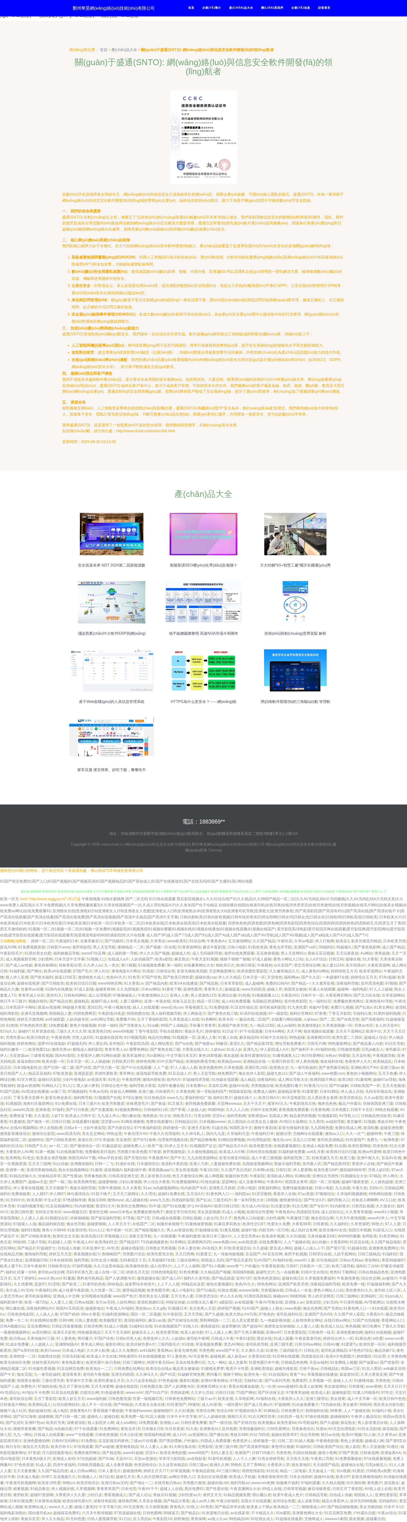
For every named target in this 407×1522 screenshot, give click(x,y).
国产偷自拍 (218, 1435)
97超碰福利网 (378, 1284)
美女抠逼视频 (186, 1170)
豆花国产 (252, 1254)
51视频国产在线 (107, 1098)
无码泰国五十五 (133, 1260)
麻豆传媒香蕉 (319, 1489)
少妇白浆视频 (130, 1182)
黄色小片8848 (53, 1230)
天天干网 (294, 1031)
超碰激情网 (132, 1471)
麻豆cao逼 (157, 1320)
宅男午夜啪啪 (109, 1188)
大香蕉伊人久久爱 (70, 1495)
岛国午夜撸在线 (171, 1086)
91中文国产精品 (170, 1061)
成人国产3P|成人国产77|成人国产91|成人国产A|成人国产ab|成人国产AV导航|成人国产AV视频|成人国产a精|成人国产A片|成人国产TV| (257, 935)
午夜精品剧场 (203, 1471)
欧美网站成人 (39, 1405)
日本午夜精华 (34, 1266)
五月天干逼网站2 (350, 1031)
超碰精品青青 (289, 1092)
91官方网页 (26, 1080)
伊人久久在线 (231, 1296)
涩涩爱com (110, 1122)
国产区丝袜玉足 (271, 1393)
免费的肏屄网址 (87, 1453)
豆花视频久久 (64, 1477)
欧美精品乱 (382, 1061)
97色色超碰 (168, 1381)
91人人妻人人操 (153, 1447)
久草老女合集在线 (150, 1405)
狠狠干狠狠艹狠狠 (235, 959)
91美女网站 (383, 1007)
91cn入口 (96, 1230)
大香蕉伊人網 (88, 1056)
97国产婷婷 (69, 1314)
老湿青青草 (71, 1374)
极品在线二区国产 (254, 1019)
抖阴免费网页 (84, 1013)
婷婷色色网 (145, 1061)
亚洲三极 (145, 1092)
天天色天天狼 (297, 1459)
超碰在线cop (205, 977)
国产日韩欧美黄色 (61, 1140)
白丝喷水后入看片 (202, 1302)
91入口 (69, 1086)
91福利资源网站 (115, 1314)
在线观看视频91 (287, 1146)
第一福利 (174, 965)
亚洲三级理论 (317, 1399)
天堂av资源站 (145, 1459)
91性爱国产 (355, 1140)
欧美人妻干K (10, 1266)
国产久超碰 (214, 1314)
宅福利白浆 (362, 1013)
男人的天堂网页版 (152, 1477)
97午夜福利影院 (147, 1128)
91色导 (134, 977)
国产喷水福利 (41, 977)
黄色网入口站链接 (249, 1218)
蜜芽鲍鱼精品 (127, 1447)
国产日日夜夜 (77, 1110)
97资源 (155, 1152)
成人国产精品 (393, 947)
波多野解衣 (231, 1326)
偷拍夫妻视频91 (219, 1284)
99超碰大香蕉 (73, 1007)
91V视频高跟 (135, 1037)
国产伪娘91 (114, 941)
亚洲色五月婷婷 (222, 1188)
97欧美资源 (62, 1073)
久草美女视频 (150, 1501)
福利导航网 (236, 1116)
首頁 (191, 7)
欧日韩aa (17, 1338)
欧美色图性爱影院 (252, 971)
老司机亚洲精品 (330, 1140)
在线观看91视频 (85, 1122)
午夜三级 (391, 1134)
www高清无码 (68, 1134)
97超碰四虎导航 (196, 1080)
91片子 (226, 1218)
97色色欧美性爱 (33, 1025)
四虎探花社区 (312, 1356)
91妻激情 (17, 1122)
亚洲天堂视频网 (34, 1013)
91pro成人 (393, 1296)
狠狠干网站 (232, 1374)
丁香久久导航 (393, 1326)
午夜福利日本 (67, 941)
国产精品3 (26, 1248)
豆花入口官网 (304, 1140)
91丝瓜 (272, 1471)
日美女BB (202, 1116)
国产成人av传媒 (19, 965)
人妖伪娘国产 (142, 959)
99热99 (365, 1405)
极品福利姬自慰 (51, 1224)
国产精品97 (129, 1242)
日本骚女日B (152, 1429)
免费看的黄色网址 (348, 1001)
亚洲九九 (250, 1049)
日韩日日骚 (60, 1122)
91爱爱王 (204, 1254)
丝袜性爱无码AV (46, 1362)
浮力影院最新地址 (57, 1453)
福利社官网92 (301, 1013)
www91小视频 (386, 1212)
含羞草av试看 (32, 989)
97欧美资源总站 (237, 1248)
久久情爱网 (23, 1284)
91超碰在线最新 (289, 1519)
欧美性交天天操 (66, 1236)
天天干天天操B (117, 1332)
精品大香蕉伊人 (335, 1501)
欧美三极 (347, 1158)
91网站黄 (302, 1176)
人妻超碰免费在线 (225, 1164)
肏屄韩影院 (81, 947)
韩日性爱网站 (312, 1056)
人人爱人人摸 (61, 1302)
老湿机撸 (370, 1128)
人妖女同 (210, 1218)
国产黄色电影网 (367, 947)
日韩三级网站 (347, 1296)
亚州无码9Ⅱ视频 (363, 1501)
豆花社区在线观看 (212, 1477)
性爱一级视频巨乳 (148, 1399)
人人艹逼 (160, 1068)
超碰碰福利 (339, 1417)
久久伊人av (92, 965)
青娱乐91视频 (164, 1495)
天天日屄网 (184, 1254)
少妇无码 (330, 1302)
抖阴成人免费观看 (215, 1441)
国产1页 (143, 1218)
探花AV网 (8, 947)
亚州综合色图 (284, 1501)
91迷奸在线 (125, 1164)
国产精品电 (111, 1453)
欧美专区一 (228, 1019)
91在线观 (380, 1308)
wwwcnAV (134, 1393)
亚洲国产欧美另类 (233, 1025)
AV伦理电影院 (259, 1140)
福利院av (242, 1194)
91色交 (28, 1158)
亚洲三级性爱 (281, 1344)
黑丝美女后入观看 (154, 1296)
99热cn (69, 1483)
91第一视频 (44, 1152)
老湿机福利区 (135, 1320)
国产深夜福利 (372, 1019)
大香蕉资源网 (378, 965)
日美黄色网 (320, 1110)
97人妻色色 (66, 1338)
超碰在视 (353, 959)
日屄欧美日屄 (123, 1061)
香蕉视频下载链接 (108, 1411)
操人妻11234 (333, 965)
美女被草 (350, 1405)
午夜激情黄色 (348, 1278)
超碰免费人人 (134, 1146)
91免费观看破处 (348, 1459)
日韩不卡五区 (361, 1110)
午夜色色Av (216, 941)
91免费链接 (219, 1007)
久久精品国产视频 (215, 1272)
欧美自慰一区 (53, 1061)
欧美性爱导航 (167, 1332)
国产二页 (327, 1019)
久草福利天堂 (238, 1134)
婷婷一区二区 (42, 941)
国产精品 (45, 1429)
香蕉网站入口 (392, 1320)
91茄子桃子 (101, 1194)
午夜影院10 (162, 1519)
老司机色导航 (257, 1344)
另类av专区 (363, 1025)
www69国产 (198, 1453)
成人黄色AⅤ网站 (315, 971)
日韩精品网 (393, 1188)
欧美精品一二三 (286, 1507)
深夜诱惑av (257, 1116)
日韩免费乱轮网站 (129, 1369)
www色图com (332, 1073)
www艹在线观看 (79, 1435)
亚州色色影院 (295, 1001)
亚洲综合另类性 (325, 1176)
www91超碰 (133, 1453)
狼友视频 (356, 1519)
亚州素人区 (311, 1164)
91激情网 (363, 1080)
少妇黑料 (45, 959)
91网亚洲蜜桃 (132, 1122)
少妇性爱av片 (189, 1495)
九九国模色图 (321, 1128)
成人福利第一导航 (122, 953)
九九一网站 (217, 1362)
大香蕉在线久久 (195, 1049)
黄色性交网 (98, 1212)
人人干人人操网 (186, 1266)
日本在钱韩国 (60, 1260)
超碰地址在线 (352, 1465)
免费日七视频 (342, 1007)
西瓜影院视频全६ (191, 899)
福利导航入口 (338, 1200)
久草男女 (157, 941)
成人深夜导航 (308, 1501)
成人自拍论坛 (332, 1212)
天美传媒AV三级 (40, 1338)
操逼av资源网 (49, 1007)
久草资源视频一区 (337, 1025)
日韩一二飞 (104, 1164)
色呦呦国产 (111, 1254)
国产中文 (177, 1158)
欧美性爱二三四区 (347, 1037)
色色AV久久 (116, 977)
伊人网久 (390, 1176)
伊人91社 (102, 971)
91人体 (369, 1435)
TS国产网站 (246, 1393)
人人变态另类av (246, 1236)
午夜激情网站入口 (153, 995)
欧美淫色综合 (350, 1098)
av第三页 (58, 1092)
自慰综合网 (89, 1393)
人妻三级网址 (131, 1001)
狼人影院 (352, 1447)
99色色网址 (266, 1284)
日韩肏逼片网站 (13, 1405)
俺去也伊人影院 (251, 1073)
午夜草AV (275, 1182)
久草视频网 (85, 1489)
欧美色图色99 (210, 1068)
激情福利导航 (35, 1254)
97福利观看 (310, 1483)
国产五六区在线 (367, 995)
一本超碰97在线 (335, 977)
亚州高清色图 (372, 983)
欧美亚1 (342, 941)
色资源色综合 (145, 1465)
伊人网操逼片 (194, 1013)
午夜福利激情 (189, 1236)
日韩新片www (58, 947)
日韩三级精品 (369, 1254)
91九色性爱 (297, 1007)
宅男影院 (205, 1447)
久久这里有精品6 (173, 1465)
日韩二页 (285, 1441)
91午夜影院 (172, 1314)
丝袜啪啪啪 (79, 1218)
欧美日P (343, 1477)
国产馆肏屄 (389, 1362)
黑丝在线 (264, 1338)
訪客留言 (324, 7)
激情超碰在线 (148, 1278)
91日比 (125, 1519)
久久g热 (159, 1308)
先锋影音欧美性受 (272, 1477)
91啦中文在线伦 (273, 1037)
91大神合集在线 (182, 1447)
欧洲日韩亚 (245, 965)
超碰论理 (283, 1134)
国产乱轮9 (14, 1423)
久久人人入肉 (237, 1110)
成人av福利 (286, 1025)
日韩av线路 (84, 1302)
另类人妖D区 (83, 1037)
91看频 (69, 1278)
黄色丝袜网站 (45, 965)
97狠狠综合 (325, 1194)
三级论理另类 (52, 1381)
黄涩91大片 (105, 1206)
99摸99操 (216, 1110)
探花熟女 (348, 1423)
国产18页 (83, 1068)
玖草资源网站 (393, 995)
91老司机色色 (94, 1284)
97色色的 (266, 1314)
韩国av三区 (350, 1369)
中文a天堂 (52, 1200)
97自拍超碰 (86, 1459)
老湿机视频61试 (150, 1302)
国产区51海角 (144, 1140)
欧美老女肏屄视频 (51, 1158)
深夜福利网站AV (40, 1308)
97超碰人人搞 (24, 1224)
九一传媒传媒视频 (228, 1254)
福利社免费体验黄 (15, 1194)
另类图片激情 (194, 1483)
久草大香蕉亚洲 (374, 1374)
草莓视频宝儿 (196, 1007)
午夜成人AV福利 (120, 1308)
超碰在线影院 (132, 1248)
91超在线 (220, 1128)
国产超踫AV (252, 1326)
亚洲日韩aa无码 (114, 1483)
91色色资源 (257, 947)
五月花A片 (195, 1194)
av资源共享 (96, 1080)
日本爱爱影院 (295, 1332)
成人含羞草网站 (252, 1182)
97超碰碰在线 (206, 1230)
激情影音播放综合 (15, 1134)
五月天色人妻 (182, 1296)
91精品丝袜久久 (22, 1176)
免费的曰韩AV (277, 983)
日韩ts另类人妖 (128, 1338)
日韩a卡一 (72, 1128)
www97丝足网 (93, 953)
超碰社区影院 (49, 1080)
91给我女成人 (262, 1519)
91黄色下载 (171, 989)
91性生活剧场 (369, 1429)
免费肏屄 (299, 1381)
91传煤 (188, 1344)
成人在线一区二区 (109, 1272)
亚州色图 (229, 1429)
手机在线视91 (171, 1031)
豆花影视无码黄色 (113, 1441)
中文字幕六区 (110, 1507)
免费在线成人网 (348, 1128)
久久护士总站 (202, 1393)
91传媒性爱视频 (41, 1369)
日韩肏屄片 (164, 1092)
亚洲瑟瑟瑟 (83, 1073)
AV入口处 (388, 1200)
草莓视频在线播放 (322, 1374)
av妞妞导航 (335, 1122)
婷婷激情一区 (174, 1128)
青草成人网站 (92, 1344)
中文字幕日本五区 (182, 1056)
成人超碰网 (254, 983)
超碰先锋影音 (286, 1369)
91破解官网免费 (191, 1374)
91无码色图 (75, 1519)
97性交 (387, 1393)
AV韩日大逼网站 (293, 1122)
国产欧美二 (71, 1284)
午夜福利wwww (138, 1411)
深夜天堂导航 (140, 1236)
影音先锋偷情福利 (367, 1477)
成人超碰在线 (136, 1200)
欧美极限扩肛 (110, 1320)
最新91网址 (115, 1344)
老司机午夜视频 (96, 1374)
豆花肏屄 (123, 1140)
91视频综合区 (56, 1218)
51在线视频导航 (69, 1152)
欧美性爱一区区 (372, 1344)
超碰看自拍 (375, 1519)
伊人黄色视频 (307, 1061)
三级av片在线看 (143, 1441)
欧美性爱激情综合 (255, 1056)
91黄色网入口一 (219, 1194)
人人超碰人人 (42, 1344)
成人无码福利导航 (207, 953)
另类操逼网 (179, 1393)
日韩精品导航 (316, 1495)
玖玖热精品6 (154, 1098)
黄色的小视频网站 (361, 1073)
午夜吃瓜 (284, 941)
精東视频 (20, 1489)
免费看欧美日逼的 (100, 1152)
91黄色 (271, 1350)
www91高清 (23, 1110)
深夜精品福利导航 (325, 1284)
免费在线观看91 (159, 1122)
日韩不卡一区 (312, 995)
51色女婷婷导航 (270, 1459)
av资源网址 (198, 1435)
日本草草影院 (231, 983)
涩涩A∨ (218, 1116)
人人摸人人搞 (32, 1218)
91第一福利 (107, 1025)
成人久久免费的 (124, 1350)
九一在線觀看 (288, 1272)
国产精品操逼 (223, 1278)
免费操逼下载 (20, 1116)
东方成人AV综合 (255, 1206)
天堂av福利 (318, 1362)
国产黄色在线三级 (223, 1013)
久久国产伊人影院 (349, 1314)
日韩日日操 (224, 1393)
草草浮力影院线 (172, 1459)
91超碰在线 (357, 1248)
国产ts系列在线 (26, 1350)
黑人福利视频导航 (166, 1013)
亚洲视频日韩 (36, 1260)
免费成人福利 (264, 1092)
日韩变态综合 (206, 1296)
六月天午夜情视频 (350, 1218)
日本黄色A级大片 (36, 1459)
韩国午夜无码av (160, 1362)
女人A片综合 (316, 959)
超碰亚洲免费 (391, 1128)
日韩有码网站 (75, 995)
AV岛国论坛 (10, 1393)
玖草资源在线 (43, 1031)
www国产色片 (125, 1296)
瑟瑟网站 (229, 1182)
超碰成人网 (374, 1441)
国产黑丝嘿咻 (170, 1441)
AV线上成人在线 (378, 1489)
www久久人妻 (61, 1507)
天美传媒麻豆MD (321, 1236)
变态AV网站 (234, 1344)
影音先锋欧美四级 (192, 971)
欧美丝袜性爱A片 (140, 1344)
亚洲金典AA (391, 1453)
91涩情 (54, 1284)
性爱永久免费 (278, 1224)
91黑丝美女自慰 (37, 953)
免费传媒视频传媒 (297, 1188)
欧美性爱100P (326, 1170)
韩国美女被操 (295, 989)
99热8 (236, 1465)
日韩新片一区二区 (315, 1266)
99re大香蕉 (90, 1314)
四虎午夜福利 (64, 1465)
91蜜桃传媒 (363, 1381)
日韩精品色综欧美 (376, 1116)
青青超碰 (382, 953)
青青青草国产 (108, 1489)
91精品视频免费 (237, 1495)
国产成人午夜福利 (304, 1073)
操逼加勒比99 (28, 1061)
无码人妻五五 (221, 1453)
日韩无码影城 (73, 1356)
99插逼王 (171, 1513)
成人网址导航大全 (293, 1080)
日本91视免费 (21, 1501)
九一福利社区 (320, 1001)
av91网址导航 (102, 1019)
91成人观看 (283, 1338)
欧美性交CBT (254, 1224)
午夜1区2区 (209, 1170)
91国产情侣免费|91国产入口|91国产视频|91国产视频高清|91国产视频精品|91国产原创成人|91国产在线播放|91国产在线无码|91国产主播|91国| (118, 881)
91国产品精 (9, 1092)
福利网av (291, 977)
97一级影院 (278, 1013)
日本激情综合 (148, 1164)
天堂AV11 (124, 1459)
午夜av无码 (98, 1092)
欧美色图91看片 (288, 1086)
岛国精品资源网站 (267, 1001)
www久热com (49, 1278)
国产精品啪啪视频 (342, 1507)
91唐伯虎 (363, 1338)
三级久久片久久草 (71, 1031)
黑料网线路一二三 (215, 1320)
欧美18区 (346, 1080)
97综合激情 (132, 1098)
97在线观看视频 (377, 1459)
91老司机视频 (219, 1459)
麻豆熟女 (181, 959)
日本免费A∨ (196, 1086)
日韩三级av (198, 1465)
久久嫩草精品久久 (284, 971)
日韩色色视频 (106, 1435)
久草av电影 (303, 941)
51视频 (369, 1122)
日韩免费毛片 (292, 1411)
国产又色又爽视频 (249, 1332)
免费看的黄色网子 (148, 1212)
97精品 (375, 1176)
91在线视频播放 (151, 1356)
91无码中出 (15, 1200)
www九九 (175, 1098)
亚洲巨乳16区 (256, 1068)
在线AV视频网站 (24, 1128)
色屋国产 (242, 1453)
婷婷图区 (364, 1356)
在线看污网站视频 (286, 1019)
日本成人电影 (73, 1350)
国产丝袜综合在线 (183, 1320)
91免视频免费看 (151, 965)
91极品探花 (111, 1146)
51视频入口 (96, 959)
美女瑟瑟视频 (208, 1212)
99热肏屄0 (127, 1356)
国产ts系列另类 (277, 1381)
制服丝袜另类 (236, 1176)
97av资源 (305, 1194)
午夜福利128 (46, 1290)
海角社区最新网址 (38, 1104)
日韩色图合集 (151, 1386)
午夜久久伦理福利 (165, 1134)
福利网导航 (82, 1098)
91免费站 (89, 1441)
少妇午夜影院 (94, 1128)
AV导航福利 (308, 1423)
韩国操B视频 (243, 1272)
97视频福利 (77, 1092)
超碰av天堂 (37, 1182)
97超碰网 (282, 1405)
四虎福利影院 (182, 1200)
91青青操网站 (189, 947)
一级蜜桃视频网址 (15, 1332)
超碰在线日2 (292, 1278)
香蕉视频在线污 (86, 1254)
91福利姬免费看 (291, 1152)
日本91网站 (329, 1092)
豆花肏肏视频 (267, 953)
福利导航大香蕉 (142, 1086)
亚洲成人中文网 (66, 1296)
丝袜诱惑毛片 (137, 1104)
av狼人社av (217, 1519)
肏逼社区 (85, 1140)
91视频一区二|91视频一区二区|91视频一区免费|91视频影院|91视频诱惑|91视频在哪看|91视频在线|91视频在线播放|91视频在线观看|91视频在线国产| (152, 929)
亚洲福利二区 (372, 1296)
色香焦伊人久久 (358, 1061)
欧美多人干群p (259, 1507)
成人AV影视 (212, 1405)
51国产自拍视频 (366, 1320)
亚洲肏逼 (42, 1110)
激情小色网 (327, 1453)
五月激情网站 (239, 941)
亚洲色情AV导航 (379, 1001)
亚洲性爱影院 (386, 1495)
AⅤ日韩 (250, 1314)
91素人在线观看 (322, 989)
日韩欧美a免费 (378, 1471)
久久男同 (316, 1122)
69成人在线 (271, 1489)
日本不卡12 (393, 1507)
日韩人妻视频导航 (102, 1519)
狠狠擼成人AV (314, 1507)
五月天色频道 (393, 1086)
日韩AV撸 (331, 1344)
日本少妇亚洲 (131, 1435)
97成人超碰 (261, 959)
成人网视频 (213, 1176)
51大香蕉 (370, 959)
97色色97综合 (361, 1350)
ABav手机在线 (110, 1158)
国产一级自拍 (220, 1423)
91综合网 (197, 941)
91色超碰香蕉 (112, 1393)
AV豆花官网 (272, 1254)
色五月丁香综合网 (74, 1386)
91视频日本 (177, 1308)
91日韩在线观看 (162, 899)
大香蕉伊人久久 (290, 1399)
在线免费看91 (270, 1242)
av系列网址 (41, 1332)
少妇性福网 (275, 1218)
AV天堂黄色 (198, 1356)
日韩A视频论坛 (12, 1326)
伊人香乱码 (97, 1044)
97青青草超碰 (297, 1393)
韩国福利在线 (316, 1411)
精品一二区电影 (293, 1471)
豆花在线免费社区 (190, 1362)
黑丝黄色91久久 (359, 1290)
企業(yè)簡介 (211, 7)
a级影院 (225, 1302)
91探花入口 (382, 1230)
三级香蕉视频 (41, 1056)
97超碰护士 (46, 1248)
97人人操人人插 (183, 1068)
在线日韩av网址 (337, 1320)
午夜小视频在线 (117, 1007)
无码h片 (376, 1188)
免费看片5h (125, 1019)
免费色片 (28, 1386)
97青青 (320, 1013)
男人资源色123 (203, 995)
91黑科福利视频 (387, 1013)
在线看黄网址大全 (199, 965)
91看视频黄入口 (286, 1056)
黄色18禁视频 (210, 1056)
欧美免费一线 (353, 1284)
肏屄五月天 (212, 1495)
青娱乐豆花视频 (321, 953)
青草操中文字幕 (79, 1381)
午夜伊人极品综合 (366, 1417)
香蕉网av (164, 1350)
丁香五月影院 (339, 1013)
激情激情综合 (290, 1200)
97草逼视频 (180, 1471)
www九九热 (160, 1200)
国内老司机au (39, 1513)
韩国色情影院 (253, 1471)
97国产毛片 (82, 971)
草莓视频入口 (115, 1236)
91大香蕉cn (133, 983)
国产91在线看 (174, 1206)
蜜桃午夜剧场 (265, 1128)
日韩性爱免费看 (194, 1423)
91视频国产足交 (203, 1146)
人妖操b (178, 1338)
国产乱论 (203, 1200)
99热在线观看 (386, 1110)
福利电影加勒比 (13, 1513)
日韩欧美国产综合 (328, 1447)
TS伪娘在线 (331, 1405)
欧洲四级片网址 (323, 1080)
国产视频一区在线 (161, 947)
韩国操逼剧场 (240, 1092)
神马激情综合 (78, 1194)
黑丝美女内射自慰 (389, 1405)
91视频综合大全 (354, 1176)
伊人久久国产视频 (154, 953)
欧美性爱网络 (359, 1146)
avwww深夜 (249, 1290)
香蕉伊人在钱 (363, 1164)
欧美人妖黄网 (311, 1386)
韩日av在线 (330, 1435)
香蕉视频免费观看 (294, 1110)
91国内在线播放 (58, 989)
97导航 (129, 1218)
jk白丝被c (320, 1242)
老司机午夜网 (198, 1338)
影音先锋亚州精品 (366, 941)
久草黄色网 (185, 1092)
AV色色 (206, 1507)
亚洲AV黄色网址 (214, 1381)
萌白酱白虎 (261, 1495)
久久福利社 (339, 1224)
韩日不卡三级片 (13, 1001)
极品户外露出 (349, 1104)
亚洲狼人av (294, 1302)
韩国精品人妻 (60, 1013)
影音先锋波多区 (58, 1098)
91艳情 (12, 1025)
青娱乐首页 (30, 1519)
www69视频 (123, 1031)
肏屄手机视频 (295, 1254)
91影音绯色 (77, 1230)
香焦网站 (372, 1260)
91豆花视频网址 (59, 1206)
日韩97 (292, 1266)
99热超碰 (297, 1037)
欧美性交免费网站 (132, 1206)
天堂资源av (18, 1056)
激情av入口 (334, 1134)
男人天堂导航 (104, 947)
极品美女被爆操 (186, 1369)
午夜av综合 (387, 1513)
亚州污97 (244, 1278)
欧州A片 (174, 1080)
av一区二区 (58, 1146)
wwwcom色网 (262, 1483)
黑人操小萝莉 (88, 1086)
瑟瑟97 (40, 1284)
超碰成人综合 (375, 1037)
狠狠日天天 (237, 1417)
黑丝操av (143, 1308)
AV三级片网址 (228, 1471)
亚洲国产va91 (305, 947)
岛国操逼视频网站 (257, 1164)
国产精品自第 (60, 1001)
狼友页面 (24, 1374)
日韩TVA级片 (263, 1453)
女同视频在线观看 (96, 1296)
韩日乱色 (106, 1477)
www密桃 (374, 1386)
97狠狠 (391, 983)
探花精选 (390, 1429)
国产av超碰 (104, 1447)
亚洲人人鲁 (179, 995)
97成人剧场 (84, 989)
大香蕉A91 (290, 995)
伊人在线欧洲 (51, 1128)
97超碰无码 (76, 1044)
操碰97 (24, 1031)
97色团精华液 (74, 1200)
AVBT (46, 1477)
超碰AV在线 (239, 1086)
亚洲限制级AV (67, 1344)
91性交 (114, 1080)
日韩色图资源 (119, 1399)
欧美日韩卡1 (61, 1447)
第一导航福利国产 (212, 1092)
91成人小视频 (233, 1212)
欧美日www (50, 1350)
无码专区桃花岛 (378, 1092)
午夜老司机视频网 (21, 1483)
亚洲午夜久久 (368, 1158)
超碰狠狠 (45, 1417)
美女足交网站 (93, 1134)
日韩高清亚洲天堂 (123, 1176)
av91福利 (147, 1350)
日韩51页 (283, 1170)
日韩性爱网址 (278, 1429)
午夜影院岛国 (137, 1044)
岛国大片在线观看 (256, 1501)
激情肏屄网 (127, 1501)
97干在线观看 (251, 1031)
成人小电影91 (183, 1290)
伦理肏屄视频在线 (173, 1140)
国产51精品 (206, 1290)
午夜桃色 (264, 965)
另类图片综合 (133, 1254)
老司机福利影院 (272, 1007)
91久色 (192, 1429)
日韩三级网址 (133, 1362)
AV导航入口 (349, 1116)
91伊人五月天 (176, 1146)
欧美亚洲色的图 (173, 1453)
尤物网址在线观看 (308, 1134)
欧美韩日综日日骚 (81, 983)
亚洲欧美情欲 (261, 1369)
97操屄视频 (82, 1266)
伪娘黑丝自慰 (49, 1356)
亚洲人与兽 (198, 1164)
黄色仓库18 (130, 1429)
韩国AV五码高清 (69, 1308)
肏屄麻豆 (392, 1049)
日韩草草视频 (294, 1489)
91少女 (165, 1116)
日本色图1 (340, 1110)
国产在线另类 (348, 1019)
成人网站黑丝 (162, 1044)
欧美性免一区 (255, 1374)
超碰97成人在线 (104, 1001)
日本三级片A (89, 1104)
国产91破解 (338, 1086)
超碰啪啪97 (163, 1411)
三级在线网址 (188, 1260)
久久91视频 (295, 1236)
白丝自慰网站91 (66, 1405)
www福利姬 (96, 1399)
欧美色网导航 (85, 1182)
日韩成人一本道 (298, 1290)
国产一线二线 (60, 1182)
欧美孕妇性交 (106, 1242)
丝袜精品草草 (49, 1176)
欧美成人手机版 (242, 1477)
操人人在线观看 (146, 1007)
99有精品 (115, 1284)
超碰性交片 (265, 1272)
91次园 (340, 1146)
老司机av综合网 (51, 1272)
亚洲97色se (34, 1423)
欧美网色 (13, 1158)
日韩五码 (336, 959)
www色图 (293, 1308)
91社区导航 (394, 1044)
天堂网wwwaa (229, 1104)
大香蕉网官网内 (338, 995)
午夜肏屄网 (131, 1080)
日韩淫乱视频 (362, 1206)
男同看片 (85, 1338)
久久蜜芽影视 (323, 983)
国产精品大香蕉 (176, 1501)
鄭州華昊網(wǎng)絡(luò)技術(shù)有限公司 (114, 8)
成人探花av (236, 1356)
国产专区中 (318, 1206)
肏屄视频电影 (174, 1152)
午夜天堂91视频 (204, 959)
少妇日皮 (94, 1495)
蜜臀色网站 (138, 1049)
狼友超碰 (231, 1056)
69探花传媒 (175, 1302)
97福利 (58, 1110)
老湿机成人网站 (280, 1176)
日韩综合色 (165, 971)
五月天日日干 (394, 1386)
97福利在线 (47, 1386)
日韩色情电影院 (164, 1272)
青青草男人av (116, 1049)
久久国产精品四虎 (53, 1471)
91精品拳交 (39, 1489)
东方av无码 (104, 1302)
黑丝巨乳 (94, 1007)
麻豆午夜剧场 (214, 947)
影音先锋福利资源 (293, 1128)
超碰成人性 (180, 953)
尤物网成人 (313, 1519)
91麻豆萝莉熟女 (227, 1224)
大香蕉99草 (301, 1224)
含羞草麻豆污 (91, 941)
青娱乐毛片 (193, 1031)
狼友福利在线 (331, 1061)
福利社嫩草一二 (13, 1049)
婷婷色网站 (26, 1044)
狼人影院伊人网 (101, 1423)
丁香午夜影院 (146, 1031)
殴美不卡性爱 (237, 1369)
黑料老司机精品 (90, 1278)
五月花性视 (361, 1056)
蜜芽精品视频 (133, 1290)
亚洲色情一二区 (22, 1356)
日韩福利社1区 (156, 1110)
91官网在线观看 (286, 1356)
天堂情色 (274, 977)
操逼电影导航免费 (151, 1073)
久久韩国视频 (156, 1507)
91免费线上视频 (343, 1362)
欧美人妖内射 (192, 1332)
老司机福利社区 (289, 1314)
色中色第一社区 (119, 1230)
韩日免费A (371, 1326)
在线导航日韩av (167, 1483)
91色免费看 (189, 1272)
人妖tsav (310, 1019)
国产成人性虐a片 (258, 1405)
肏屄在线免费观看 (239, 953)
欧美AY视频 (352, 1435)
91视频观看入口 (265, 995)
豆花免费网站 (38, 1326)
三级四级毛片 (168, 1344)
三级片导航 (36, 1242)
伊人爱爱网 (302, 1170)
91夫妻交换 (280, 1206)
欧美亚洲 (225, 1399)
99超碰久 (344, 947)
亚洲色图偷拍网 (349, 1332)
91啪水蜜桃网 (112, 899)
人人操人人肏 (47, 1314)
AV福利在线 (325, 1049)
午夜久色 (359, 1188)
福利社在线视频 (378, 1332)
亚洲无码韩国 (122, 1374)
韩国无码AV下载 (82, 1158)
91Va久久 (8, 1031)
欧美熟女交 (279, 1068)
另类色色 (382, 1381)
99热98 (19, 1242)
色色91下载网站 (343, 1272)
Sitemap (215, 850)
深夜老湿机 (76, 1423)
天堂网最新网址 (222, 971)
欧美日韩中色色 (392, 1399)
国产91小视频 (213, 1266)
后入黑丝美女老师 (322, 1098)
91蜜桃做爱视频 (198, 1224)
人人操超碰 (100, 1061)
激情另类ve (61, 1049)
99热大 (377, 1224)
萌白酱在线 (131, 1116)
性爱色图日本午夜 (264, 1362)
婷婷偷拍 (212, 1031)
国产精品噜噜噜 (203, 1140)
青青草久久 (213, 989)
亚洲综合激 (227, 995)
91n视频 (343, 1471)
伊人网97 (57, 1194)
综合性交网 (370, 1278)
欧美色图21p (39, 1049)
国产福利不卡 (302, 1049)
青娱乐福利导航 (287, 1164)
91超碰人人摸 (59, 1242)
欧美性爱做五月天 (109, 1381)
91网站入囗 (51, 1086)
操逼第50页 (349, 1374)
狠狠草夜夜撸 (24, 1429)
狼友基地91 (301, 1465)
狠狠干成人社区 (13, 1411)
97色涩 (236, 1381)
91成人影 (43, 1465)
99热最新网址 (339, 1044)
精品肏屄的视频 (302, 1116)
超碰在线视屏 (28, 983)
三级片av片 (206, 1399)
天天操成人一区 (321, 1471)
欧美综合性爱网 (260, 1212)
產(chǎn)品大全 (241, 7)
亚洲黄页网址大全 (211, 1386)
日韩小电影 (236, 947)
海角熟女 (150, 1116)
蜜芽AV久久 (278, 1104)
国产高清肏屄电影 (254, 1447)
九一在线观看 (164, 1236)
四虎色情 (380, 1146)
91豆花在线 (359, 1242)
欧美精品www (229, 1061)
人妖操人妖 (196, 1110)
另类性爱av (15, 1037)
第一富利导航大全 (249, 1200)
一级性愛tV (233, 1405)
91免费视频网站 (185, 1182)
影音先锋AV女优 (332, 1230)
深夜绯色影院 (105, 1501)
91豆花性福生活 (244, 1007)
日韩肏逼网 (369, 1453)
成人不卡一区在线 (96, 1405)
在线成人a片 (118, 959)
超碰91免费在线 (171, 1194)
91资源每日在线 (215, 1513)
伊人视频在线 (62, 1489)
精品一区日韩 (208, 1001)
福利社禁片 (222, 1098)
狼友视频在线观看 (319, 1031)
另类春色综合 (303, 1429)
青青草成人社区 (31, 995)
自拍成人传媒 (69, 1248)
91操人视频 (304, 1441)
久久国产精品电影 (386, 1242)
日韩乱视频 (191, 1218)
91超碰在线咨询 (108, 1037)
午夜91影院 (245, 1338)
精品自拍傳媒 (159, 1037)
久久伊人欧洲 (98, 1350)
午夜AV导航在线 (269, 1302)
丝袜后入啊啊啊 (123, 1092)
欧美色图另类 (260, 1146)
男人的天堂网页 (321, 1296)
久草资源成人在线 (184, 1019)
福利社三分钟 (367, 1266)
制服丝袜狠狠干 (170, 1224)
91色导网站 (388, 1236)
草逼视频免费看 (208, 1344)
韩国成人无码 (212, 1260)
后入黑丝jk (236, 1122)
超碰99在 (36, 1140)
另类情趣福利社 (252, 1429)
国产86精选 (123, 1405)
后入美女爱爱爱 (245, 1320)
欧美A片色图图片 (340, 1356)
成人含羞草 (237, 1362)
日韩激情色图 (348, 1049)
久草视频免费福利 (320, 1278)
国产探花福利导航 (106, 1218)
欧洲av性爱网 (369, 1152)
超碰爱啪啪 (107, 1182)
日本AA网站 (275, 1031)
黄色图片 (374, 1483)
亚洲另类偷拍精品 (41, 1170)
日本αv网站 (150, 989)
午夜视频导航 (384, 1056)
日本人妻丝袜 (189, 1248)
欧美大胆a (234, 1314)
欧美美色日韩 (99, 1031)
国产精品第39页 (259, 1044)
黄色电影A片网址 (126, 971)
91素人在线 (227, 1037)
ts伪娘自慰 (64, 1429)
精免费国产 (227, 1073)
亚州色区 (116, 1044)
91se (147, 1188)
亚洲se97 (274, 1332)
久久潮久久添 (252, 1350)
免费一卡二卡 (17, 1320)
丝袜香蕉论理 (70, 965)
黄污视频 (128, 965)
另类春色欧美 (95, 1176)
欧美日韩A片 (269, 1098)
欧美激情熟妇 (309, 1025)
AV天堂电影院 (293, 1098)
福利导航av (239, 1483)
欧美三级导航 (343, 1266)
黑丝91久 (54, 995)
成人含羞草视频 (119, 1465)
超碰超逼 (232, 989)
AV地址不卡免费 (35, 1393)
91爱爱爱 (310, 1092)
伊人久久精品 (229, 977)
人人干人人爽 (244, 1459)
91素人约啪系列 (366, 1393)
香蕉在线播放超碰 (243, 1386)
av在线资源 (247, 1242)
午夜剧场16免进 (111, 1013)
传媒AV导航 (319, 1007)
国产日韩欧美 (52, 983)
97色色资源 (24, 1465)
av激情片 (389, 1278)
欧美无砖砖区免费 (15, 1362)
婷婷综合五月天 (364, 977)
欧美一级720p (36, 1302)
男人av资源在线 (180, 1230)
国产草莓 (177, 1110)
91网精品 (271, 1411)
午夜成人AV (83, 1242)
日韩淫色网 (93, 1326)
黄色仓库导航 (280, 947)
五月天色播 (387, 1073)
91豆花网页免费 (70, 1369)
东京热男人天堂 (202, 1308)
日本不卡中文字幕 (182, 1417)
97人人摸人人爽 (218, 1332)
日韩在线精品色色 (373, 1272)
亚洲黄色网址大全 (307, 1513)
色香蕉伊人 (241, 1441)
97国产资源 (348, 1453)
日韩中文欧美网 (263, 1110)
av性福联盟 (54, 1019)
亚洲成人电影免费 (317, 1146)
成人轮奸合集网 (304, 1230)
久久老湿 (41, 1116)
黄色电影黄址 (72, 1362)
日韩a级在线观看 (166, 1218)
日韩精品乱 (329, 1369)
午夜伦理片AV (136, 1134)
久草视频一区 (320, 1381)
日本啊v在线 (263, 1170)
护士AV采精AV (199, 1206)
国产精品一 (300, 983)
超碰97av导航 (384, 1080)
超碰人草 (274, 989)
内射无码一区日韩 (274, 1230)
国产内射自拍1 (120, 1128)
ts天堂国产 (283, 965)
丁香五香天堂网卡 (28, 1098)
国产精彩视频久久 (149, 1230)
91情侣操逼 (210, 1182)
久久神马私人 (193, 1134)
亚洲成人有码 (64, 1459)
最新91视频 (189, 1381)
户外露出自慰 (364, 1513)
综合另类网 (309, 1435)
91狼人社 (191, 1326)
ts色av (331, 1056)
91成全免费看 (17, 1344)
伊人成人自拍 (352, 1092)
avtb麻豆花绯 (394, 1369)
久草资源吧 (360, 1224)
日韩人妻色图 (86, 1320)
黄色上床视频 (351, 1441)
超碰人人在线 (171, 1489)
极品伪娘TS (384, 1350)
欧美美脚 (34, 1200)
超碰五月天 (125, 1477)
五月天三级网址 (126, 1194)
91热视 (244, 995)
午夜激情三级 (297, 1218)
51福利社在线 (140, 1326)
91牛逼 (155, 1206)
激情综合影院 (43, 1134)
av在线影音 (196, 1459)
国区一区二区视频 (324, 1182)
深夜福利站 (266, 1080)
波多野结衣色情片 (140, 1284)
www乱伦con (172, 1007)
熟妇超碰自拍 (39, 1411)
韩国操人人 (363, 1495)
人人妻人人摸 (307, 1326)
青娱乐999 (97, 1200)
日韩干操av (308, 1369)
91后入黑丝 (371, 1369)
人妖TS (57, 1116)
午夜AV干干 (148, 1489)
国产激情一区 (38, 1122)
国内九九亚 (215, 1134)
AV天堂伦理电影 (342, 1429)
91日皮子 (230, 1031)
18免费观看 (58, 1025)
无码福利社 (388, 1501)
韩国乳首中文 (240, 1128)
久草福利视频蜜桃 (352, 1194)
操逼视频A (113, 1170)
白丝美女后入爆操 (262, 1122)
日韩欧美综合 (59, 1266)
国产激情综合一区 (85, 1146)
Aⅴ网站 (366, 953)
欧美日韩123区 (227, 1206)
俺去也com (282, 1140)
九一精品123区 (262, 1025)
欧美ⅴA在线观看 (57, 971)
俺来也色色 (327, 1104)
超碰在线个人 (245, 1098)
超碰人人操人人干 (309, 1248)
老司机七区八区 (387, 1290)
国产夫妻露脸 (101, 1110)
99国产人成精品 (174, 1025)
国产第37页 (336, 1248)
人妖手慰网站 (344, 1254)
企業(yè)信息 (300, 7)
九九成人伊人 (108, 1116)
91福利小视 (381, 1411)
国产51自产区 (156, 1393)
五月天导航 (193, 1314)
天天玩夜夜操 (347, 953)
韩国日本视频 (359, 1230)
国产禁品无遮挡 (239, 1260)
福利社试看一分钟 (21, 1272)
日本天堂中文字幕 (70, 959)
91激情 (96, 1170)
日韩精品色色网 (294, 1362)
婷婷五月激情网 (30, 1019)
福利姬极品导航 (66, 953)
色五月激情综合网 (187, 1176)
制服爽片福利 (287, 1483)
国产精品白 (190, 1513)
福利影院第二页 (296, 1158)
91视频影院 (327, 1116)
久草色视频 (233, 1068)
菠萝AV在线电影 (51, 1044)
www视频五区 (75, 1212)
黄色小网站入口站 (288, 959)
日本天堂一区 (254, 977)
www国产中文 (227, 1350)
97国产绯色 (151, 977)
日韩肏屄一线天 (321, 1332)
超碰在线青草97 (284, 1435)
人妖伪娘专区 (77, 1019)
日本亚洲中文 (93, 1248)
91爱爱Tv (349, 1344)
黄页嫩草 (354, 1122)
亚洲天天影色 (198, 1128)
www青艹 (235, 1266)
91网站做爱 (111, 1056)
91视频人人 (87, 1477)
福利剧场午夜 (135, 1170)
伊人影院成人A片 (274, 1049)
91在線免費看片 (305, 1405)
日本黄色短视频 (47, 1501)
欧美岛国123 (91, 1236)
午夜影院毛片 (11, 953)
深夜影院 (313, 1302)
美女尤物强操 (370, 1507)
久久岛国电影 (128, 989)
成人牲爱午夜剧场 (73, 1290)
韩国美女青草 (296, 1182)
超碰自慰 (111, 1417)
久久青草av (386, 1435)
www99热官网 (110, 983)
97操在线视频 (316, 1417)
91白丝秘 (60, 1164)
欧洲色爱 (391, 1140)
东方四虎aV (355, 965)
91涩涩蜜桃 (261, 1194)
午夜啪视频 (90, 899)
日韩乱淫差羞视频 (67, 1326)
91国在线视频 (304, 1453)
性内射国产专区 (194, 1188)
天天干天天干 (254, 1104)
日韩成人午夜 (222, 1338)
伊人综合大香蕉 (156, 1182)
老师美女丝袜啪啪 (279, 1326)
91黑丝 (358, 1471)
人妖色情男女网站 (307, 1320)
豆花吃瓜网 (217, 1086)
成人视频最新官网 (21, 959)
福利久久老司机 (196, 1278)
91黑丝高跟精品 (257, 1296)
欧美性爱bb (286, 1423)
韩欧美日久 (225, 965)
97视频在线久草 (248, 1411)
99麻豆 (222, 1044)
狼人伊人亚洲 (17, 977)
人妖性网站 (125, 1302)
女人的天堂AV (387, 1025)
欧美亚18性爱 (49, 1483)
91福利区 (390, 1254)
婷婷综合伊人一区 (338, 1338)
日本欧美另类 (394, 941)
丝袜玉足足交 (183, 1001)
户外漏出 (252, 1266)
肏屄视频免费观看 (200, 1104)
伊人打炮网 (324, 941)
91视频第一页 (183, 1037)
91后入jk (234, 1049)
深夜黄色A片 (80, 1411)
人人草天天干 (119, 1224)
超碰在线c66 (217, 1483)
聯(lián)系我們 (272, 7)
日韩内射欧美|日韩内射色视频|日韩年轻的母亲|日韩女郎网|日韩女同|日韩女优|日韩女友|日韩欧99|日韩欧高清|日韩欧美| (279, 917)
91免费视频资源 (31, 947)
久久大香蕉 (131, 1188)
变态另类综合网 (307, 965)
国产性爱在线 (217, 1489)
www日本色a (120, 1212)
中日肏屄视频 (351, 1302)
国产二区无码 (136, 899)
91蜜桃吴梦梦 (212, 1369)
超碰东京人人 (143, 1332)
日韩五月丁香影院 (347, 1489)
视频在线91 (38, 1001)
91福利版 (17, 971)
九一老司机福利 (303, 1068)
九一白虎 (268, 1386)
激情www (115, 1200)
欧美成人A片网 (231, 1152)
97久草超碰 (104, 1140)
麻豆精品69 (249, 1037)
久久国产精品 (264, 941)
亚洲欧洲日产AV (364, 1068)
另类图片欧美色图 (132, 1152)
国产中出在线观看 (136, 1068)
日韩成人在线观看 (49, 1435)
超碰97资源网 (41, 1495)
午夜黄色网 (60, 1037)
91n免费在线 (66, 1104)
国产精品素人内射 (368, 1044)
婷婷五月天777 (156, 1471)
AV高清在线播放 (35, 1092)
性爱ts (321, 1429)
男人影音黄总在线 (155, 1176)
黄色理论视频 (282, 1447)
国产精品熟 (208, 983)
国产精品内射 (156, 983)
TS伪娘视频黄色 (154, 1242)
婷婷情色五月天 (344, 971)
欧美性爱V (95, 1362)
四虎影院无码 (308, 1212)
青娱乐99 (385, 1122)
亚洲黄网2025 (318, 1037)
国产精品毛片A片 (232, 1146)
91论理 (379, 1356)
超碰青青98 (105, 989)
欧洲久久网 (219, 1465)
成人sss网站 (126, 1423)
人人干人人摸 (168, 1284)
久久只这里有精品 (109, 1266)
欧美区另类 (55, 1423)
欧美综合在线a (158, 1369)
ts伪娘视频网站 (166, 1188)
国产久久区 (310, 977)
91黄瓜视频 (229, 1230)
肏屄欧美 (369, 1236)
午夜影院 (257, 1176)
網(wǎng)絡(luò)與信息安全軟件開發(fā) (158, 844)
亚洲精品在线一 (256, 1061)
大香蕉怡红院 (259, 1356)
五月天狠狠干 (56, 1188)
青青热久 (177, 1507)
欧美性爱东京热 (160, 1254)
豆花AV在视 (391, 1158)
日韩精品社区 (186, 1122)
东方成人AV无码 (19, 1290)
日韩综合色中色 (114, 1086)
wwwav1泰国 (336, 1519)
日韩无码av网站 (308, 1344)
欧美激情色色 (137, 1266)
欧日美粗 (113, 1362)
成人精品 (247, 1080)
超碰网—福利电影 (352, 989)
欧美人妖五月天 (71, 1399)
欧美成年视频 (273, 1236)
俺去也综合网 (322, 1218)
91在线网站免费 (43, 1320)
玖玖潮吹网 (355, 1483)
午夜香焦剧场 (272, 1266)
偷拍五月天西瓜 (36, 1447)
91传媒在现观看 (225, 1080)
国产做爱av (204, 1044)
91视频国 (13, 1104)
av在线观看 (243, 1302)
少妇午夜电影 (74, 1080)
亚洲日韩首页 (282, 1061)
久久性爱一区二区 (105, 1290)
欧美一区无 (9, 899)
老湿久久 (236, 1044)
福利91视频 (30, 1230)
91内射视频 (84, 1206)
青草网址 (126, 1073)
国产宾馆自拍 (135, 1158)
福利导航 (81, 1260)
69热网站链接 (380, 1194)
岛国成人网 (278, 1116)
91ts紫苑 (283, 1513)
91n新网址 (156, 1056)
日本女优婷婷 (300, 1477)
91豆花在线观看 (64, 1393)
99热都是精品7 (90, 1332)
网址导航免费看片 (290, 1044)
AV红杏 (113, 1248)
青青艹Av (297, 1374)
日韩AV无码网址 (65, 1441)
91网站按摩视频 (231, 1140)
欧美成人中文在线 (102, 1356)
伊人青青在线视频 (28, 1188)
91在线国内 (278, 1374)
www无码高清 (253, 989)
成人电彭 (60, 1411)
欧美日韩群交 (38, 1037)
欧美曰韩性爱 (22, 1212)
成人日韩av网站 (83, 1471)
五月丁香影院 (45, 1399)
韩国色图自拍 (138, 1013)
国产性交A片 (314, 1200)
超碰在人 (94, 1417)
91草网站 (178, 1242)
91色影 (148, 971)
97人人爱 (393, 1224)
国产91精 (106, 1459)
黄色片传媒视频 (83, 1025)
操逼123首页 (65, 977)
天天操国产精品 (326, 1465)
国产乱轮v (363, 1007)
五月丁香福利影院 (152, 1019)
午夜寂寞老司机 (308, 1338)
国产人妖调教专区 (120, 1278)
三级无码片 (222, 1200)
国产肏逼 (158, 1104)
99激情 (194, 1405)
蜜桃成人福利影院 (88, 1049)
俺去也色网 (312, 1308)
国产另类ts (333, 1308)
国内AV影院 (65, 1056)
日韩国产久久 (35, 1146)
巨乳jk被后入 (372, 1049)
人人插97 (40, 1194)
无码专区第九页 (79, 1272)
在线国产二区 (143, 1224)
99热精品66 (239, 1519)
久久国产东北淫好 (236, 1170)
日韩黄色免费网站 (180, 1399)
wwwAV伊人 (377, 1218)
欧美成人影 (320, 1393)
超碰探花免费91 (66, 1513)
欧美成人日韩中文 (80, 1116)
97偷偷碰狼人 (124, 995)
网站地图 (244, 881)
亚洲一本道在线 (157, 1001)
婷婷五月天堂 (60, 1254)
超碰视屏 (217, 1356)
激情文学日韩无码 (180, 1212)
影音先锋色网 (185, 1350)
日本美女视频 (137, 941)
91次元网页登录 (261, 1417)
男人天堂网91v (293, 953)
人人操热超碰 (381, 1182)
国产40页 (168, 1374)
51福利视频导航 (30, 1206)
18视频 (271, 1200)
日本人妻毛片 (109, 1471)
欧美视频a (266, 1423)
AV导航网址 (374, 1302)
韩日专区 (13, 1447)
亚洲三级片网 (226, 1447)
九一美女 (111, 965)
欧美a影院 (163, 959)
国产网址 (34, 971)
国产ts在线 (184, 1044)
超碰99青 (374, 1134)
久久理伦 (148, 1194)
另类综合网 (205, 1411)
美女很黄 (337, 1399)
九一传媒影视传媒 (275, 1320)
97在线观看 (83, 1447)
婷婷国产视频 (228, 1308)
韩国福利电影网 (157, 1435)
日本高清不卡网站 (21, 1007)
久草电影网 (244, 1399)
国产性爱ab (72, 1176)
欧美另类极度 (113, 1104)
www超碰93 (287, 1386)
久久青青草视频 (359, 1212)
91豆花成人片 (179, 1073)
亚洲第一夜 (15, 1170)
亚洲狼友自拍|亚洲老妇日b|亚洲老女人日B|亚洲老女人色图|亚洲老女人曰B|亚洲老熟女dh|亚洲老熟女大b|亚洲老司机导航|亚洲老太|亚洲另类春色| (173, 911)
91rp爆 (153, 1025)
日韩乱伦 (311, 1350)
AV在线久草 (212, 1248)
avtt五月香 (315, 1152)
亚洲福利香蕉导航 (201, 1061)
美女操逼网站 (335, 1386)
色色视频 (352, 1326)
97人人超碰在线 (212, 1417)
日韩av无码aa (351, 1260)
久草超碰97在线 (161, 1260)
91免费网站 (109, 1429)
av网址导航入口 (182, 1477)
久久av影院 (373, 1098)
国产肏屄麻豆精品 (334, 1068)
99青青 (336, 1411)
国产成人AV (172, 1278)
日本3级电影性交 (27, 1068)
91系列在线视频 (253, 1013)
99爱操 (344, 1056)
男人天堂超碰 (373, 1447)
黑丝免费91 (194, 1489)
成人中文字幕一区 (362, 1399)
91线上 (193, 1507)
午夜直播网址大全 (245, 1489)
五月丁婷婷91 (24, 1278)
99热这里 (114, 1134)
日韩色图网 (152, 1513)
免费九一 (374, 1140)
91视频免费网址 (128, 1110)
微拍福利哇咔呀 (353, 1170)
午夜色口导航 (322, 1459)
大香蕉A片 (375, 1314)
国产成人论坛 (140, 1495)
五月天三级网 (39, 1164)
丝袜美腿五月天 (325, 1158)
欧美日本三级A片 (216, 1236)
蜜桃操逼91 (210, 1326)
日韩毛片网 (316, 1044)
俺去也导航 (75, 1224)
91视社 (393, 1447)
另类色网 (206, 1350)
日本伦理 (128, 1489)
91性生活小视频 (104, 1260)
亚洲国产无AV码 (318, 1314)
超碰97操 (249, 1230)
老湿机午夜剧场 (174, 1164)
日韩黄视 (320, 1224)
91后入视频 (155, 1417)
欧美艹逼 (155, 1146)
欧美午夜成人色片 (288, 1495)
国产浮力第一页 (106, 1068)
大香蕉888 (339, 1242)
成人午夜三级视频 (266, 1158)
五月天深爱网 (102, 1386)
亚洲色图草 (192, 989)
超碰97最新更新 (355, 1182)
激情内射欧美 (153, 1080)
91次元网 (300, 1206)
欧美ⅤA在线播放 (184, 983)
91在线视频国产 (167, 1326)
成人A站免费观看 (235, 1001)
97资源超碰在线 (127, 1513)
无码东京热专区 (48, 1212)
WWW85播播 (349, 1236)
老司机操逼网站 (38, 1296)
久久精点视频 (333, 1483)
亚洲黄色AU (209, 1429)
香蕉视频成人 (115, 1495)
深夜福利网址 (269, 1188)
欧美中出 (373, 1031)
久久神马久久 (147, 1374)
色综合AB (224, 1411)
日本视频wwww (212, 1122)
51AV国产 (262, 1260)
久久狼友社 (385, 1206)
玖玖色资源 (174, 1429)
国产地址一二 (141, 1483)
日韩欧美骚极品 (90, 1465)
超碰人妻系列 (85, 1507)
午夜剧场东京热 (302, 1104)
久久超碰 (260, 1248)
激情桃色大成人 (91, 977)
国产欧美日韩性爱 (178, 977)
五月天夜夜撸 (24, 1471)
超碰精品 (81, 1001)
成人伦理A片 (160, 1266)
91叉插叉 (175, 1104)
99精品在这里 (192, 1284)
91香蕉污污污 (315, 1086)
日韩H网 (66, 1320)
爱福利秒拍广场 (198, 1098)
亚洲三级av (389, 1068)
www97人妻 (304, 1260)
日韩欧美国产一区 (365, 1086)
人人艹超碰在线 (297, 1242)
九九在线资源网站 (202, 1158)
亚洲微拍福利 (81, 1164)
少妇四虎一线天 (290, 1417)
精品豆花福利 (39, 1073)
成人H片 (179, 1435)
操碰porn (280, 1296)
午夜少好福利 (227, 1501)
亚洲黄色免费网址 (384, 1248)
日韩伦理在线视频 (261, 1152)
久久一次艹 (355, 1134)
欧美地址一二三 (99, 1369)
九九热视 (342, 1188)
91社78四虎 (259, 1435)
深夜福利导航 (347, 983)
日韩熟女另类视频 (161, 1248)
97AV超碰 (387, 977)
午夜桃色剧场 (327, 1441)
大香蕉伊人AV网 (19, 1152)
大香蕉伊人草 (278, 1465)
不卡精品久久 (262, 1513)
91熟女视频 (227, 1290)
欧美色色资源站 (267, 1278)
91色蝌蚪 (209, 1019)
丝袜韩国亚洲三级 (378, 1104)
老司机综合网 (20, 1399)
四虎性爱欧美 (106, 1073)
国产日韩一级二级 (59, 1068)
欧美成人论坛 (332, 1326)
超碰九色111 (277, 1073)
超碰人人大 (342, 1381)
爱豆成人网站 (281, 1248)
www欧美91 (177, 941)
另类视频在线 (262, 1086)
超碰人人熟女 (271, 1308)
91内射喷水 (340, 1206)
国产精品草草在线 (230, 1507)
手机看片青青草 (202, 1025)
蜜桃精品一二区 (131, 947)
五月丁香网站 (254, 1465)
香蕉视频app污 (160, 1170)
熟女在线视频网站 (73, 1170)
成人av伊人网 (202, 1501)
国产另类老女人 (132, 1025)
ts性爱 (378, 1338)
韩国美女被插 (28, 1381)
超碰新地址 (94, 1308)
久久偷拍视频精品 (202, 1152)
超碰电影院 (341, 1393)
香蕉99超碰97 (393, 1260)
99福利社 (326, 947)
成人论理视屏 (99, 995)
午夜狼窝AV (158, 1158)
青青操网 (198, 1519)
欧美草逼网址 (370, 971)
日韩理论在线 (320, 1254)
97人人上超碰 (380, 989)
